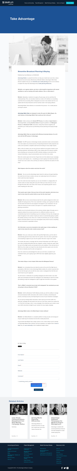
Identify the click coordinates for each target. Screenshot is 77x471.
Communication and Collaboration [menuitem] (27, 449)
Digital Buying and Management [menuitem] (46, 453)
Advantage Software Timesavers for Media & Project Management (57, 421)
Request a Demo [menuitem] (70, 3)
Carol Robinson (28, 75)
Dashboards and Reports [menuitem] (28, 462)
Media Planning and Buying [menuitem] (50, 3)
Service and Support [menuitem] (60, 3)
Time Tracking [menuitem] (26, 455)
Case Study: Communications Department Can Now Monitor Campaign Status (18, 421)
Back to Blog (23, 343)
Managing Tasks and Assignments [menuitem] (28, 452)
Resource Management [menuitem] (28, 454)
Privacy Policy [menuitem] (58, 463)
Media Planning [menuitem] (43, 448)
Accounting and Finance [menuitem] (13, 445)
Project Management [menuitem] (39, 3)
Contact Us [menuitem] (58, 459)
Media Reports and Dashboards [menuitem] (46, 455)
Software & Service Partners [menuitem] (61, 455)
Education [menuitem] (58, 452)
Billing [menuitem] (9, 453)
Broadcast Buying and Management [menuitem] (44, 451)
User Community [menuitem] (59, 454)
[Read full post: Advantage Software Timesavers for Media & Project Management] (58, 409)
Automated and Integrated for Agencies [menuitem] (13, 449)
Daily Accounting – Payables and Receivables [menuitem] (14, 455)
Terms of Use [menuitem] (58, 461)
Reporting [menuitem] (9, 459)
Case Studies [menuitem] (58, 457)
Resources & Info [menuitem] (60, 445)
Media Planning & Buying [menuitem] (46, 445)
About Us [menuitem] (58, 448)
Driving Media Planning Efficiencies (37, 419)
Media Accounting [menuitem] (11, 457)
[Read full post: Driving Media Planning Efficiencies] (38, 409)
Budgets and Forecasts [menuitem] (12, 451)
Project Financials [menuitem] (27, 460)
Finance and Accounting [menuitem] (29, 3)
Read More (14, 436)
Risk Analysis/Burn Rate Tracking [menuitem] (28, 458)
